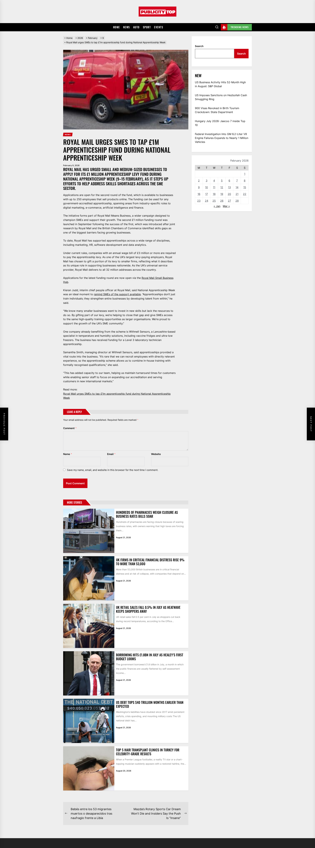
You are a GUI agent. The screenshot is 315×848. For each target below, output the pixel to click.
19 (221, 194)
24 (206, 200)
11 (214, 187)
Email (111, 454)
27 (229, 200)
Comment (70, 428)
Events (158, 27)
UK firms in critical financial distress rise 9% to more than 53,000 (150, 561)
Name (67, 454)
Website (156, 454)
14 (237, 187)
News (126, 27)
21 (237, 194)
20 (229, 194)
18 (214, 194)
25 (214, 200)
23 (198, 200)
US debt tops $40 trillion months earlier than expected (149, 704)
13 (229, 187)
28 (237, 200)
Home (116, 27)
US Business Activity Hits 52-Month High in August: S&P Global (220, 84)
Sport (147, 27)
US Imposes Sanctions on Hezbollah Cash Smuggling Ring (221, 97)
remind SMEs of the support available (117, 294)
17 (206, 194)
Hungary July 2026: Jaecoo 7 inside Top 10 (220, 123)
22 (244, 194)
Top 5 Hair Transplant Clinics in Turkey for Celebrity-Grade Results (147, 751)
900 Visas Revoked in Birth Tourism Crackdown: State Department (217, 110)
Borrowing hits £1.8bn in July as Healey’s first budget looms (149, 656)
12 (221, 187)
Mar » (226, 206)
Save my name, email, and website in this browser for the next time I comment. (112, 470)
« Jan (217, 206)
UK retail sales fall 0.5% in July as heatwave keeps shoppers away (148, 609)
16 (199, 194)
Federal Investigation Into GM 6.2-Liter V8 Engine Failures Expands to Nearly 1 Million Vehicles (221, 138)
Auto (136, 27)
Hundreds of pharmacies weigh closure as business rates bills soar (147, 514)
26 (221, 200)
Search (199, 46)
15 (244, 187)
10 (206, 187)
